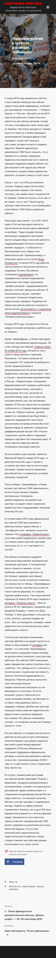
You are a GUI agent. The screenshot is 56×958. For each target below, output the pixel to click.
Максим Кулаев (23, 58)
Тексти (13, 882)
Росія (40, 886)
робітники (29, 886)
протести (15, 886)
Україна (14, 889)
